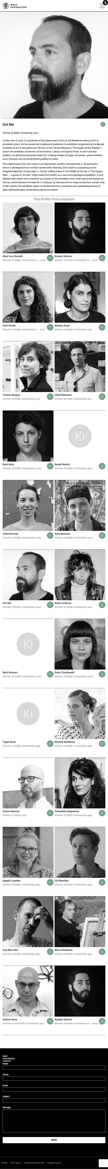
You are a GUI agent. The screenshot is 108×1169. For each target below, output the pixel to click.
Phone (5, 1075)
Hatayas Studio (54, 1163)
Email (5, 1086)
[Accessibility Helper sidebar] (105, 2)
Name (5, 1064)
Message (7, 1107)
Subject (6, 1097)
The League (15, 1163)
